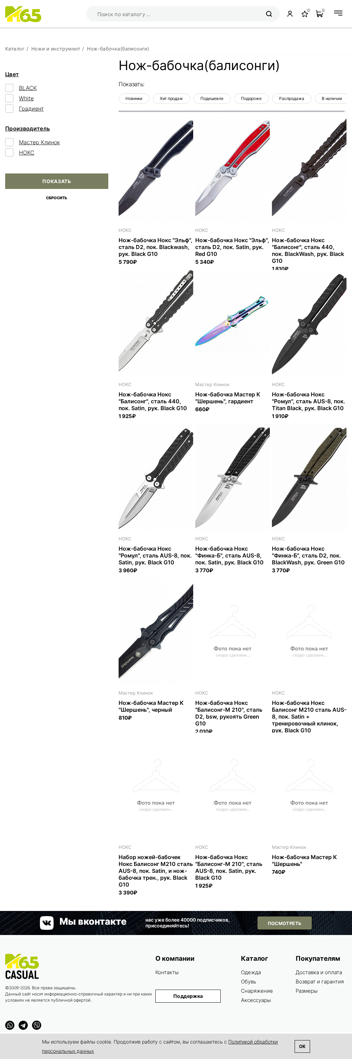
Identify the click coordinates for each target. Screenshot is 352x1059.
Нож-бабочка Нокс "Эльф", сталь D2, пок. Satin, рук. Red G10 (232, 247)
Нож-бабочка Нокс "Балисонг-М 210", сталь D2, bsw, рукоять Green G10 (228, 713)
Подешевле (211, 98)
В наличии (332, 98)
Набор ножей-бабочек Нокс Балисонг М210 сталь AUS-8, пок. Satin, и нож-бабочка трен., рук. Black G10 (156, 871)
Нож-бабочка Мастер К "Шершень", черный (151, 706)
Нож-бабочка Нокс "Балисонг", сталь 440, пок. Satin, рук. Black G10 (153, 401)
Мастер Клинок (39, 142)
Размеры (307, 991)
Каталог (254, 958)
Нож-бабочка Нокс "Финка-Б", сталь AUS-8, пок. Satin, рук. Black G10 (229, 555)
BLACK (28, 88)
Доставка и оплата (319, 972)
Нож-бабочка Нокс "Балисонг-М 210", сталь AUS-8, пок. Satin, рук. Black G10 (228, 867)
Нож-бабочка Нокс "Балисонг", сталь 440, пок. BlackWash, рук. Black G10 (308, 250)
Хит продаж (171, 98)
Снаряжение (257, 991)
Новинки (133, 98)
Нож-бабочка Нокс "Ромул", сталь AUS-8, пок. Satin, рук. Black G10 (155, 555)
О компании (175, 958)
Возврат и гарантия (320, 981)
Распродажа (291, 98)
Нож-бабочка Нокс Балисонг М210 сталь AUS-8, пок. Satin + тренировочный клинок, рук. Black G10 (309, 716)
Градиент (31, 108)
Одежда (251, 972)
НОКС (26, 152)
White (26, 98)
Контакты (167, 972)
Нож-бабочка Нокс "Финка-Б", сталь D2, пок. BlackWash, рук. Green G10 (308, 555)
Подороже (251, 98)
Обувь (248, 981)
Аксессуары (256, 1000)
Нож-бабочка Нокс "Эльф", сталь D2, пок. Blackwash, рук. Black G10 (155, 247)
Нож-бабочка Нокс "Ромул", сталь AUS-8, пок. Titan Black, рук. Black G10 (308, 401)
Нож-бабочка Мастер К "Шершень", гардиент (227, 398)
